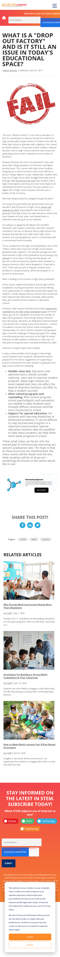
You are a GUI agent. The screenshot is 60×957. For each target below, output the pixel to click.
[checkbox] (30, 824)
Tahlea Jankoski (9, 70)
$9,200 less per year (25, 180)
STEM (23, 539)
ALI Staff (7, 613)
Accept (30, 937)
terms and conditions (15, 881)
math (33, 539)
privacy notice (33, 881)
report (19, 224)
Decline (30, 944)
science (45, 539)
